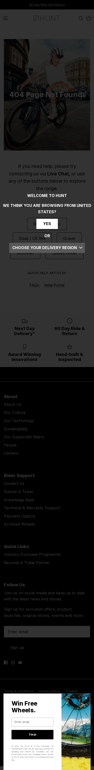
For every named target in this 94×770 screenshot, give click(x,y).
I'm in (32, 734)
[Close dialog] (86, 698)
